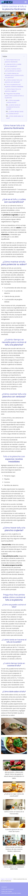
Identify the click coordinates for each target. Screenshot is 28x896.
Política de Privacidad (7, 889)
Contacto (4, 887)
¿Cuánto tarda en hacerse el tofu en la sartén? (13, 107)
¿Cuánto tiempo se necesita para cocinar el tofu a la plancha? (14, 75)
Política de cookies (6, 891)
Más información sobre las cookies (11, 893)
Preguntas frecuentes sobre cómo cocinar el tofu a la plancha (14, 96)
